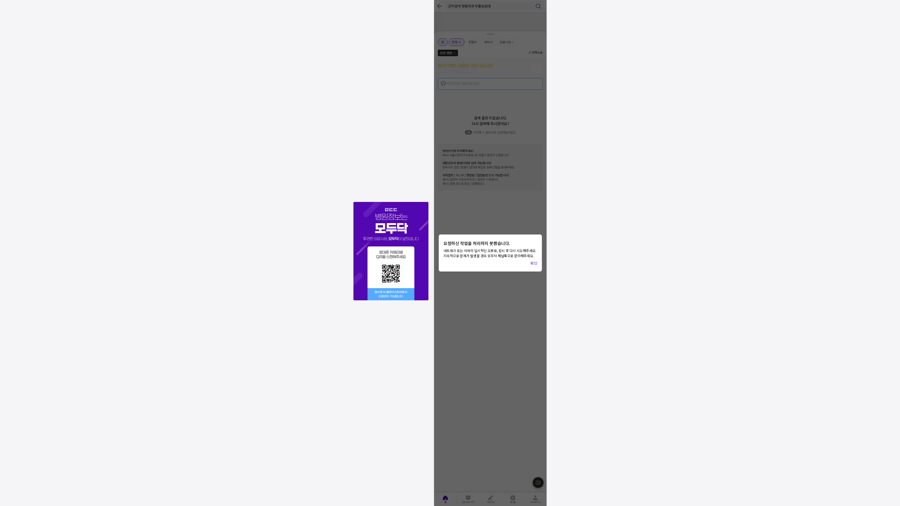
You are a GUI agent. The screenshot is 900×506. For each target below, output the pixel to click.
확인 (533, 263)
